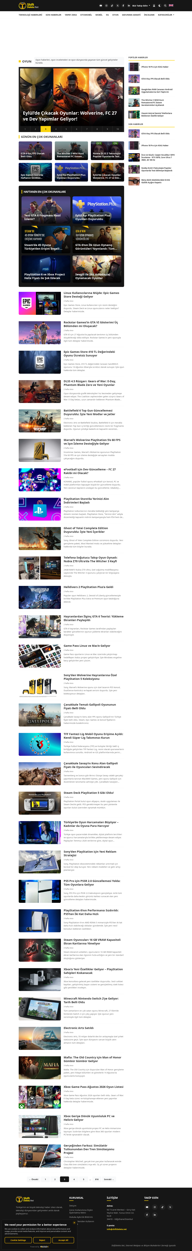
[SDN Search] (165, 6)
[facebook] (123, 6)
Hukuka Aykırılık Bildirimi (81, 1217)
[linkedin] (129, 6)
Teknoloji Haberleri (30, 14)
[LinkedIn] (155, 1215)
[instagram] (106, 6)
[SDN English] (171, 5)
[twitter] (118, 6)
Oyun (115, 14)
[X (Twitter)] (170, 1207)
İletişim (72, 1205)
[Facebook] (147, 1215)
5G (107, 14)
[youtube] (101, 6)
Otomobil (86, 14)
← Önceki (33, 1179)
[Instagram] (155, 1207)
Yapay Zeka (71, 14)
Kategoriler (165, 14)
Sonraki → (109, 1179)
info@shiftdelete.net (117, 1229)
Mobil (98, 14)
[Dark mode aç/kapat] (160, 6)
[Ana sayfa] (29, 5)
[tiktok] (112, 6)
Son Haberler (53, 14)
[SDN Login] (154, 6)
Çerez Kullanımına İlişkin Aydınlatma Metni (81, 1211)
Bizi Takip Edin (140, 5)
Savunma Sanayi (131, 14)
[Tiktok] (162, 1207)
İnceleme (149, 14)
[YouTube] (147, 1207)
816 (97, 1179)
